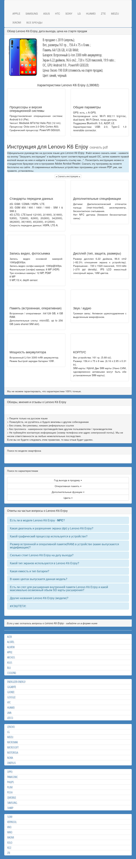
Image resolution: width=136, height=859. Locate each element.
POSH (9, 792)
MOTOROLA (12, 752)
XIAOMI (16, 22)
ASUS (46, 13)
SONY (68, 13)
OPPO (9, 772)
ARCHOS (11, 657)
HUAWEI (91, 13)
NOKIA (10, 758)
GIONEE (10, 692)
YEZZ (9, 848)
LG (79, 13)
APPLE (16, 13)
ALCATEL (10, 642)
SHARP (10, 808)
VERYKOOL (11, 822)
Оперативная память (67, 486)
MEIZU (115, 13)
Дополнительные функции (67, 492)
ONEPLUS (11, 763)
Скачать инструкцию (68, 176)
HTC (57, 13)
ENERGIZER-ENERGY (16, 682)
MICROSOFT (12, 747)
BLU (9, 668)
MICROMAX (12, 742)
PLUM (9, 787)
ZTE (103, 13)
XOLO (9, 842)
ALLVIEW (11, 647)
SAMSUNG (32, 13)
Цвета (67, 497)
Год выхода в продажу (67, 480)
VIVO (9, 827)
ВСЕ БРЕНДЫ (34, 22)
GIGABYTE (11, 687)
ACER (9, 637)
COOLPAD (11, 673)
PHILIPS (10, 782)
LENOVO (11, 727)
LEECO (10, 718)
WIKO (9, 832)
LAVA (9, 713)
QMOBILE (11, 797)
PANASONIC (12, 777)
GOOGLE (11, 697)
